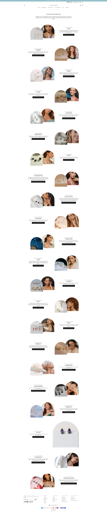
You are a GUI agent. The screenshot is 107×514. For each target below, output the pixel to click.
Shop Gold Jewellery (68, 34)
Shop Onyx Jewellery (68, 159)
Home (48, 9)
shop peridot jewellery (38, 349)
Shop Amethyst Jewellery (38, 138)
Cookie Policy (72, 499)
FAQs (44, 500)
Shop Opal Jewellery (38, 307)
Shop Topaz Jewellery (38, 97)
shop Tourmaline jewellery (38, 181)
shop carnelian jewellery (69, 369)
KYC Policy (45, 501)
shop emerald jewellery (68, 412)
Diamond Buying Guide (64, 501)
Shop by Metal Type (58, 7)
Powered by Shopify (53, 510)
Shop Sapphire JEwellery (68, 118)
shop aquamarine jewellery (38, 390)
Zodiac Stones (63, 500)
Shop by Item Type (50, 7)
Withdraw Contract (55, 499)
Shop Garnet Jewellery (38, 55)
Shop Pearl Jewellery (69, 76)
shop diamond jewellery (38, 222)
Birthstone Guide (64, 499)
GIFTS (63, 7)
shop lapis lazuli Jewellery (68, 202)
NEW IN (39, 7)
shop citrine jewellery (68, 285)
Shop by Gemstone (44, 7)
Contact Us (54, 500)
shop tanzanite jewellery (38, 462)
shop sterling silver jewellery (69, 483)
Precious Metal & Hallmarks (74, 500)
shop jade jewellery (38, 265)
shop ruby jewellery (68, 328)
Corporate (45, 502)
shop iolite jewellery (38, 436)
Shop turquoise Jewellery (69, 244)
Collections (67, 7)
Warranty (54, 501)
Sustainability (45, 499)
